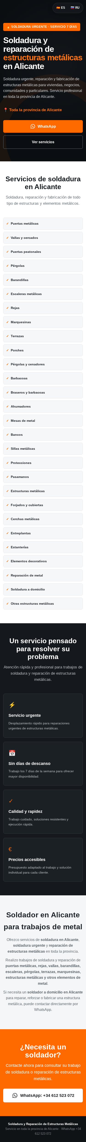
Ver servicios (43, 142)
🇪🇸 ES (60, 7)
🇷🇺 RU (75, 7)
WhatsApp (47, 126)
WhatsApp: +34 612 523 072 (47, 1095)
